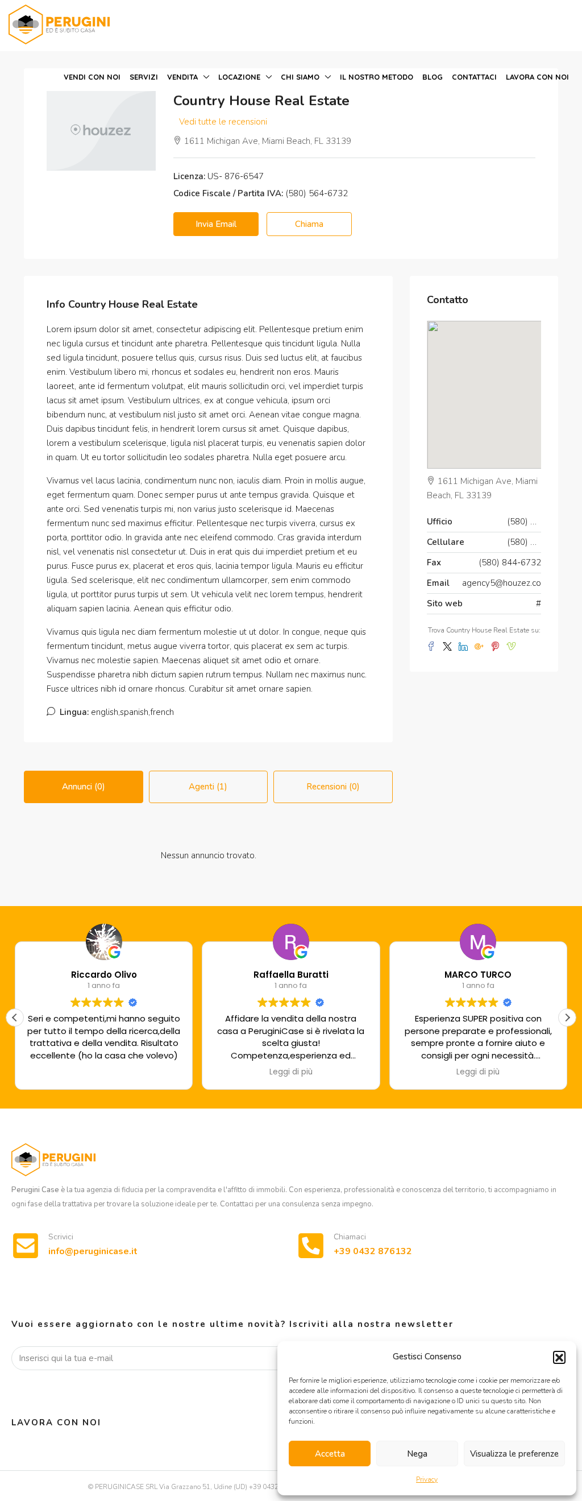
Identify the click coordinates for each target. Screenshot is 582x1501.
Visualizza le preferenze (514, 1453)
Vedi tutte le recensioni (223, 121)
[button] (559, 1357)
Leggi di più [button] (291, 1072)
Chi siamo (300, 76)
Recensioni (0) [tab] (333, 786)
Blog (432, 76)
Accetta (330, 1453)
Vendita (182, 76)
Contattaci (474, 76)
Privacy (427, 1479)
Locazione (239, 76)
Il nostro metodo (376, 76)
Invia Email (216, 224)
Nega (417, 1453)
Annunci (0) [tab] (83, 786)
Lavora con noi (537, 76)
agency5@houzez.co (501, 583)
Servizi (144, 76)
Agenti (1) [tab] (208, 786)
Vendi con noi (92, 76)
